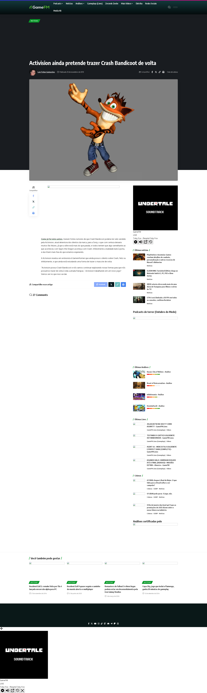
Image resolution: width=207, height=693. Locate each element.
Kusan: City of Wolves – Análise (159, 372)
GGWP (155, 489)
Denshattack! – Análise (155, 406)
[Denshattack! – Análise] (139, 409)
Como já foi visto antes (51, 239)
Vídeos (169, 430)
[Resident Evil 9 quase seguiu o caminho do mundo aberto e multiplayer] (84, 572)
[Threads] (117, 623)
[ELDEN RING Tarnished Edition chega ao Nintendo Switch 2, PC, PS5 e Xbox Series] (139, 274)
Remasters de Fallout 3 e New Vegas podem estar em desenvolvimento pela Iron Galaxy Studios (121, 589)
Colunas (149, 489)
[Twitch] (104, 623)
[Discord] (108, 623)
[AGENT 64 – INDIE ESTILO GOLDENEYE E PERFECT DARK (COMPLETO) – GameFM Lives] (139, 449)
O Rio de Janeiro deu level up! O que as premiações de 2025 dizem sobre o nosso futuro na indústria (161, 507)
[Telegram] (111, 623)
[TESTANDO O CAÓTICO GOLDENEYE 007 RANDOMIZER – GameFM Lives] (139, 438)
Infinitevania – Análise (155, 395)
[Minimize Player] (22, 691)
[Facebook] (89, 623)
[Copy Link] (159, 72)
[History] (150, 242)
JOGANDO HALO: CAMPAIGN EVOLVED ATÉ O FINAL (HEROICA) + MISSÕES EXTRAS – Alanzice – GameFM (161, 462)
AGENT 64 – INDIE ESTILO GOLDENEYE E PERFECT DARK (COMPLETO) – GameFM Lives (162, 449)
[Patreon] (114, 623)
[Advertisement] (103, 41)
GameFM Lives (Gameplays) (156, 430)
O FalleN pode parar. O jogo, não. (159, 494)
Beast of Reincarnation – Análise (159, 383)
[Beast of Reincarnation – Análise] (139, 386)
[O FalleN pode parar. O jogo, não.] (139, 496)
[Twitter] (91, 623)
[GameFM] (43, 7)
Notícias (34, 21)
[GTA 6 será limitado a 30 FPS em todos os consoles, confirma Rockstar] (139, 300)
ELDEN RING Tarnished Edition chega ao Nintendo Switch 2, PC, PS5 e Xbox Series (162, 273)
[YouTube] (95, 623)
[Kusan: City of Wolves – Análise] (139, 375)
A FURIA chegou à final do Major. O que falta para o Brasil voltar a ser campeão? (162, 482)
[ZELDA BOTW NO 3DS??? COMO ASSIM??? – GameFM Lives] (139, 427)
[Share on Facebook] (152, 72)
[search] (169, 7)
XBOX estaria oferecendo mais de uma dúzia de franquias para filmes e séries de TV (162, 286)
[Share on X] (156, 72)
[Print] (163, 72)
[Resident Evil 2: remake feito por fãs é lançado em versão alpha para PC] (47, 572)
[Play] (135, 242)
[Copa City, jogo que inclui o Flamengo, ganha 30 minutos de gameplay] (160, 572)
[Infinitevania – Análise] (139, 397)
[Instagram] (98, 623)
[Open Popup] (145, 242)
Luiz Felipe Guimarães (46, 72)
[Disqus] (77, 330)
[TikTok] (101, 623)
